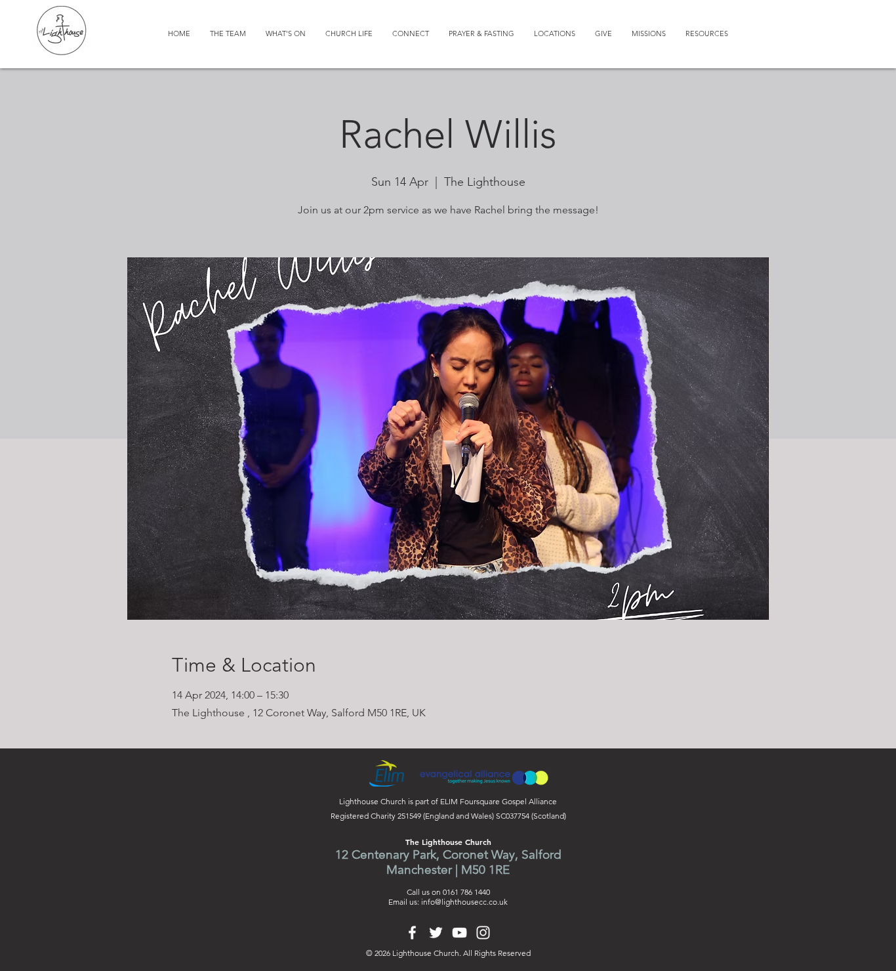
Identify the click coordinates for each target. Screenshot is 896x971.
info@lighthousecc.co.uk (464, 902)
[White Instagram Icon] (483, 932)
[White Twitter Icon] (436, 932)
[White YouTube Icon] (459, 932)
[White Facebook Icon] (412, 932)
